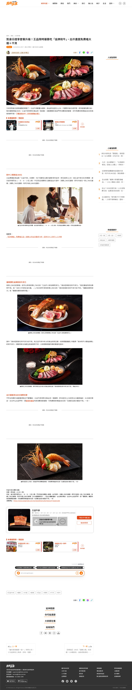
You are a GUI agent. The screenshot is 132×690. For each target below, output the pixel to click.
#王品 (39, 593)
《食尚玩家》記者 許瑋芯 (20, 52)
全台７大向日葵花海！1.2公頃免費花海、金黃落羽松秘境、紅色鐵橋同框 (113, 189)
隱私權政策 (100, 671)
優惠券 (55, 3)
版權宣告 (81, 676)
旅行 (83, 3)
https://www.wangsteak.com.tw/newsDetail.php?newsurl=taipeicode (37, 501)
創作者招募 (82, 671)
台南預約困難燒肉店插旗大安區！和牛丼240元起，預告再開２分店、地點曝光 (114, 172)
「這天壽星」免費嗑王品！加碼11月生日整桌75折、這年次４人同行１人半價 (34, 237)
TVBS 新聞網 (123, 687)
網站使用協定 (100, 673)
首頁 (7, 36)
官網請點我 (35, 515)
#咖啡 (119, 235)
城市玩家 (44, 3)
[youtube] (67, 681)
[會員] (124, 3)
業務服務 (99, 668)
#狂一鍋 (102, 235)
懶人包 (90, 3)
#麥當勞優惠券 (104, 245)
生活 (104, 3)
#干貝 (52, 593)
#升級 (25, 593)
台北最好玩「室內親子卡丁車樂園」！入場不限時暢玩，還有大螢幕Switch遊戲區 (113, 198)
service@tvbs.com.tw (19, 674)
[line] (71, 681)
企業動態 (64, 676)
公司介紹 (64, 671)
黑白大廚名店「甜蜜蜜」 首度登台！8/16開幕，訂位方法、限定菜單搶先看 (112, 154)
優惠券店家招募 (83, 668)
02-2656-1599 (19, 677)
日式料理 (17, 36)
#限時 (45, 593)
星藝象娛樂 (117, 676)
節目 (62, 3)
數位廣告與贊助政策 (102, 676)
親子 (98, 3)
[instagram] (75, 681)
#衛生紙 (102, 240)
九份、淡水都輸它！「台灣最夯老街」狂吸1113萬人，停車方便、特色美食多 (113, 163)
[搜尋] (120, 3)
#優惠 (19, 593)
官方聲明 (116, 673)
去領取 (38, 128)
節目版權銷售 (118, 668)
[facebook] (63, 681)
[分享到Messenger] (87, 52)
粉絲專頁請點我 (45, 515)
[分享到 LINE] (83, 52)
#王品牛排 (10, 593)
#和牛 (59, 593)
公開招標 (116, 671)
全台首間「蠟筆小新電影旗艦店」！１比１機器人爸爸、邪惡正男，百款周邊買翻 (113, 180)
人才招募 (64, 673)
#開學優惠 (111, 240)
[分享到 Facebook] (79, 52)
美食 (75, 3)
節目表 (81, 673)
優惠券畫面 (30, 401)
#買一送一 (111, 235)
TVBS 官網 (115, 687)
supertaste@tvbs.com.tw (20, 672)
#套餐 (32, 593)
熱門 (68, 3)
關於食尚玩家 (65, 668)
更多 (111, 3)
